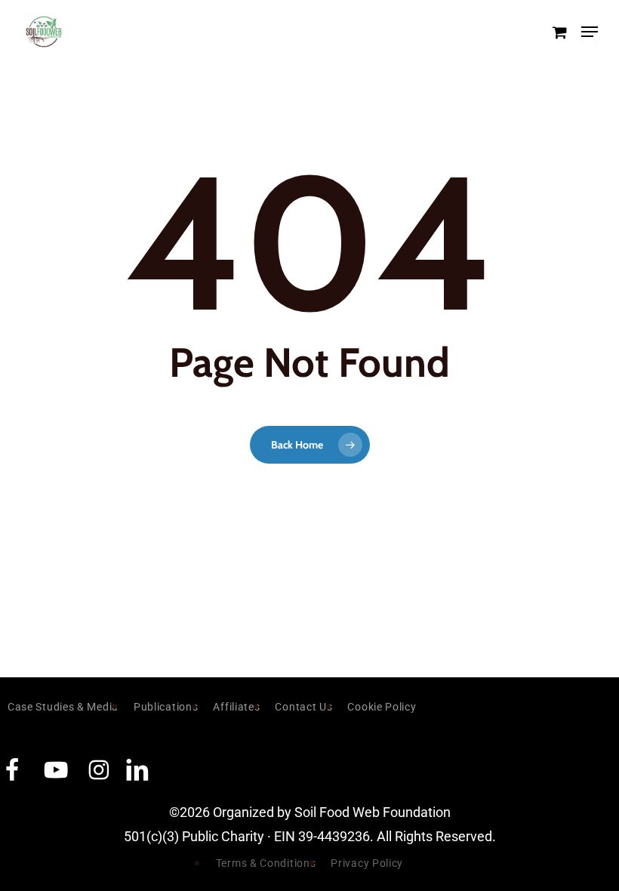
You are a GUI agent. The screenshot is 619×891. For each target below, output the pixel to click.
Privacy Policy (367, 863)
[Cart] (559, 31)
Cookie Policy (381, 707)
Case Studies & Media (63, 707)
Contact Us (303, 707)
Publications (166, 707)
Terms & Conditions (266, 863)
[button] (589, 31)
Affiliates (236, 707)
